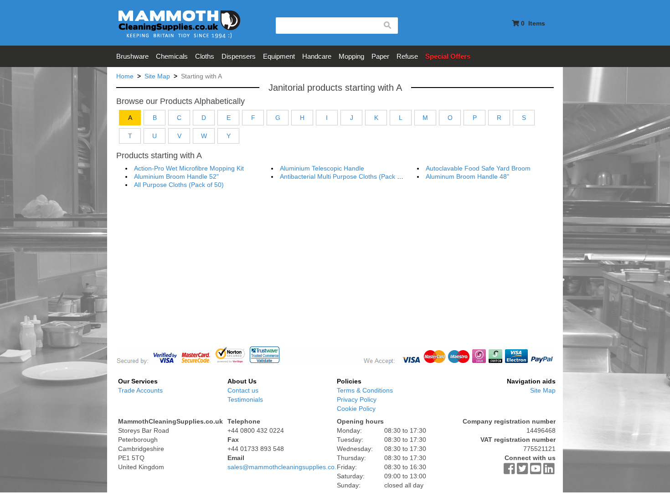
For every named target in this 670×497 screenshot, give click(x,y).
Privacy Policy (356, 399)
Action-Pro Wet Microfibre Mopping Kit (189, 168)
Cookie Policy (356, 408)
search (387, 25)
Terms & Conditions (365, 390)
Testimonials (245, 399)
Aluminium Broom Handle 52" (176, 176)
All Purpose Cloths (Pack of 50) (179, 184)
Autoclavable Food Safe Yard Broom (478, 168)
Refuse (407, 56)
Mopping (351, 56)
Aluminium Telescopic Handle (322, 168)
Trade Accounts (140, 390)
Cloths (204, 56)
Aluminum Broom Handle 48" (467, 176)
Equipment (279, 56)
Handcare (316, 56)
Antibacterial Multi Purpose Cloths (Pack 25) (343, 176)
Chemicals (172, 56)
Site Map (543, 390)
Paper (380, 56)
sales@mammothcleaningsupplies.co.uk (285, 467)
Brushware (132, 56)
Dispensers (239, 56)
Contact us (242, 390)
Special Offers (447, 56)
